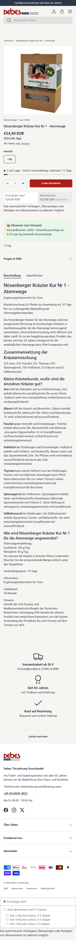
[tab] (12, 275)
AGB (6, 888)
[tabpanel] (38, 454)
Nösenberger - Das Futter (17, 120)
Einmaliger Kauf (16, 901)
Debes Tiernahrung (19, 883)
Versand (25, 143)
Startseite (8, 41)
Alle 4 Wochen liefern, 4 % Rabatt (29, 919)
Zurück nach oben (38, 736)
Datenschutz (17, 888)
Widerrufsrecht (48, 888)
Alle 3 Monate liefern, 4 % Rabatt (29, 924)
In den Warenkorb (51, 183)
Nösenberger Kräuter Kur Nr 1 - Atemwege (35, 41)
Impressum (32, 888)
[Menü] (70, 11)
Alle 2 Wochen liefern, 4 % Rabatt (29, 915)
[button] (62, 11)
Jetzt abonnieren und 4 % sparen (26, 909)
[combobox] (38, 20)
